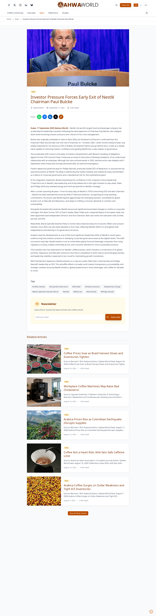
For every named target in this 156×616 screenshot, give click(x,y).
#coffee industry (38, 287)
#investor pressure (92, 287)
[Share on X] (55, 117)
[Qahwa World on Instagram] (20, 5)
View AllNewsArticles (78, 513)
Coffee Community (15, 13)
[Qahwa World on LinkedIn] (26, 5)
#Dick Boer (76, 287)
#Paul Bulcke (91, 292)
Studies (65, 13)
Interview (31, 13)
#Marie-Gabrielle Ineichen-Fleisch (45, 292)
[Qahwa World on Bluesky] (32, 5)
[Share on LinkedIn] (50, 117)
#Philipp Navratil (107, 292)
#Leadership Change (112, 287)
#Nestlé (66, 292)
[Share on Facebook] (44, 117)
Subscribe (125, 5)
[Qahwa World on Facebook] (9, 5)
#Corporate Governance (59, 287)
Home (9, 19)
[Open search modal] (116, 5)
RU (146, 5)
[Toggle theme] (146, 13)
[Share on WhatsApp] (39, 117)
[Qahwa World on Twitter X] (14, 5)
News (42, 13)
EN (136, 5)
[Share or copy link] (61, 117)
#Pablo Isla (78, 292)
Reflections (53, 13)
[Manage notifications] (151, 611)
